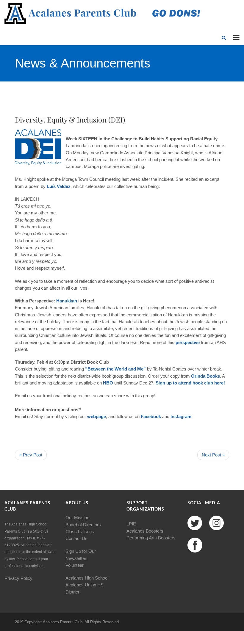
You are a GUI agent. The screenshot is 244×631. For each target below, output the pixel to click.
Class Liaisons (79, 531)
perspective (187, 342)
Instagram (181, 416)
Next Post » (213, 454)
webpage (96, 416)
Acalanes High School (86, 577)
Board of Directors (83, 524)
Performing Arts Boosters (151, 537)
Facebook (151, 416)
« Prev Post (30, 454)
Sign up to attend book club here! (190, 382)
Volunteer (74, 565)
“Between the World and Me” (115, 368)
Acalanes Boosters (144, 530)
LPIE (131, 523)
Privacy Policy (18, 578)
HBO (108, 382)
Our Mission (77, 517)
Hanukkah (66, 300)
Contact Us (76, 538)
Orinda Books (205, 376)
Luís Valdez (59, 186)
